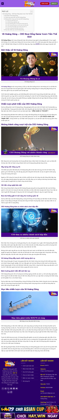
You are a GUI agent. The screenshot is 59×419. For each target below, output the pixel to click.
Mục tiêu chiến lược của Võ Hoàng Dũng (14, 29)
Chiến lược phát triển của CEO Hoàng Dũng (15, 17)
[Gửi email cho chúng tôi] (5, 388)
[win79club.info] (29, 3)
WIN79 (37, 44)
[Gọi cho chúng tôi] (8, 388)
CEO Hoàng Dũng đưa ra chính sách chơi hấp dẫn (18, 25)
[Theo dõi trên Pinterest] (11, 388)
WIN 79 (15, 373)
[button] (2, 3)
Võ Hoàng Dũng (6, 86)
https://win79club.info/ (47, 371)
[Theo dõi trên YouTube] (16, 388)
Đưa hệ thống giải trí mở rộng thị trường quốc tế (18, 23)
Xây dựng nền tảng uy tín (12, 20)
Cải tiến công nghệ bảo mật (13, 22)
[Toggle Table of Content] (30, 11)
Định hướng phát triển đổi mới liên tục (15, 28)
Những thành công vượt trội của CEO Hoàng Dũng (17, 19)
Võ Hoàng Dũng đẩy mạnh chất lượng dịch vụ (17, 26)
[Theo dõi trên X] (3, 388)
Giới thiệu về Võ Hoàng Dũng (11, 15)
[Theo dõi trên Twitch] (11, 392)
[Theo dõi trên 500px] (8, 392)
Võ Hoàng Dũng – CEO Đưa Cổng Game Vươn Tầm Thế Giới (17, 14)
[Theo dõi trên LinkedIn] (14, 388)
